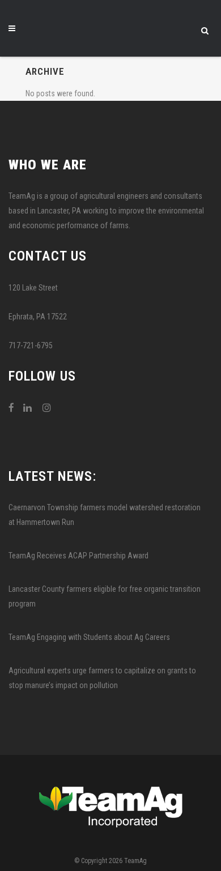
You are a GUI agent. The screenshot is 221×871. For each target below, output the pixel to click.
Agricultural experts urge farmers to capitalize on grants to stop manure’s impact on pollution (102, 678)
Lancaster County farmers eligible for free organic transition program (104, 596)
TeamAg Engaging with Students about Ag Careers (89, 637)
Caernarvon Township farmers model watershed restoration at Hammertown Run (104, 515)
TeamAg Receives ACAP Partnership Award (78, 555)
